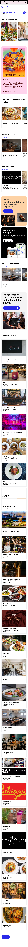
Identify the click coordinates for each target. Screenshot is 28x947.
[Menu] (25, 6)
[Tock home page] (4, 7)
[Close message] (25, 3)
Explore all (4, 105)
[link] (11, 117)
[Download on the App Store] (14, 241)
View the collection (8, 91)
